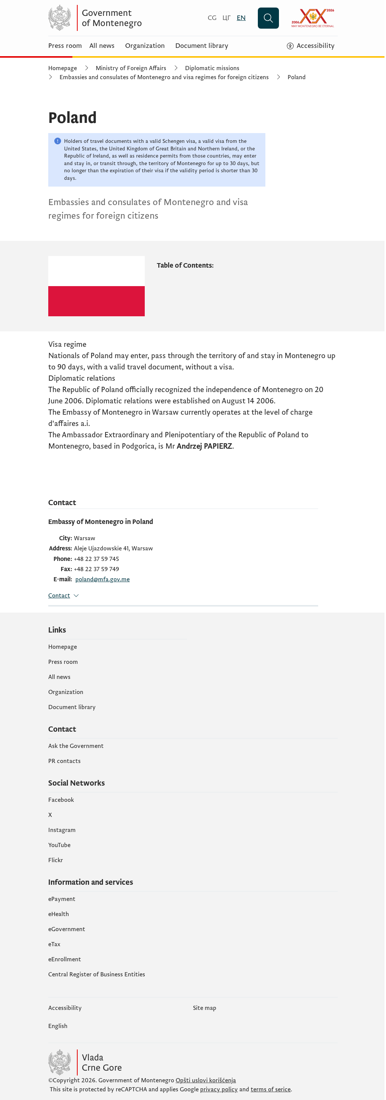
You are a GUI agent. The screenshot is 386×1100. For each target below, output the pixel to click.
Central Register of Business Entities (96, 974)
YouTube (59, 845)
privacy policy (219, 1089)
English (57, 1026)
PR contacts (64, 761)
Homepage (62, 68)
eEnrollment (64, 959)
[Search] (268, 18)
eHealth (58, 914)
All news (102, 46)
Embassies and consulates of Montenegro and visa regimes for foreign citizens (164, 77)
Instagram (62, 830)
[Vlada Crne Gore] (121, 18)
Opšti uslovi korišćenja (206, 1080)
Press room (65, 46)
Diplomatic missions (212, 68)
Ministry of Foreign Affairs (131, 68)
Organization (145, 46)
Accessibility (65, 1008)
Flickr (55, 860)
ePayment (61, 899)
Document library (201, 46)
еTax (54, 944)
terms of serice (271, 1089)
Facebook (61, 800)
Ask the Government (76, 746)
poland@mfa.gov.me (102, 579)
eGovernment (66, 929)
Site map (204, 1008)
